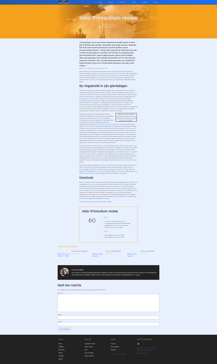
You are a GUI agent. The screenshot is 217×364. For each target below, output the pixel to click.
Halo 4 (128, 116)
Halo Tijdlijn (107, 202)
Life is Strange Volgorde (113, 251)
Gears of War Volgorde (148, 251)
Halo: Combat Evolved (103, 124)
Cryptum (119, 73)
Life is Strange (89, 353)
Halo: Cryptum (113, 126)
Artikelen (144, 2)
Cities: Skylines (89, 356)
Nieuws (134, 2)
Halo (86, 350)
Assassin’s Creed (90, 344)
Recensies (122, 2)
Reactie (60, 293)
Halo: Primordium (114, 71)
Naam (60, 314)
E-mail (60, 321)
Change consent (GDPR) (118, 354)
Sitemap (113, 350)
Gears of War (89, 347)
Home (100, 2)
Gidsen (156, 2)
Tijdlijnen (110, 2)
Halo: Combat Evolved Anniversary (90, 173)
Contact (113, 344)
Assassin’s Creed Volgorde (79, 251)
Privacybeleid (115, 347)
